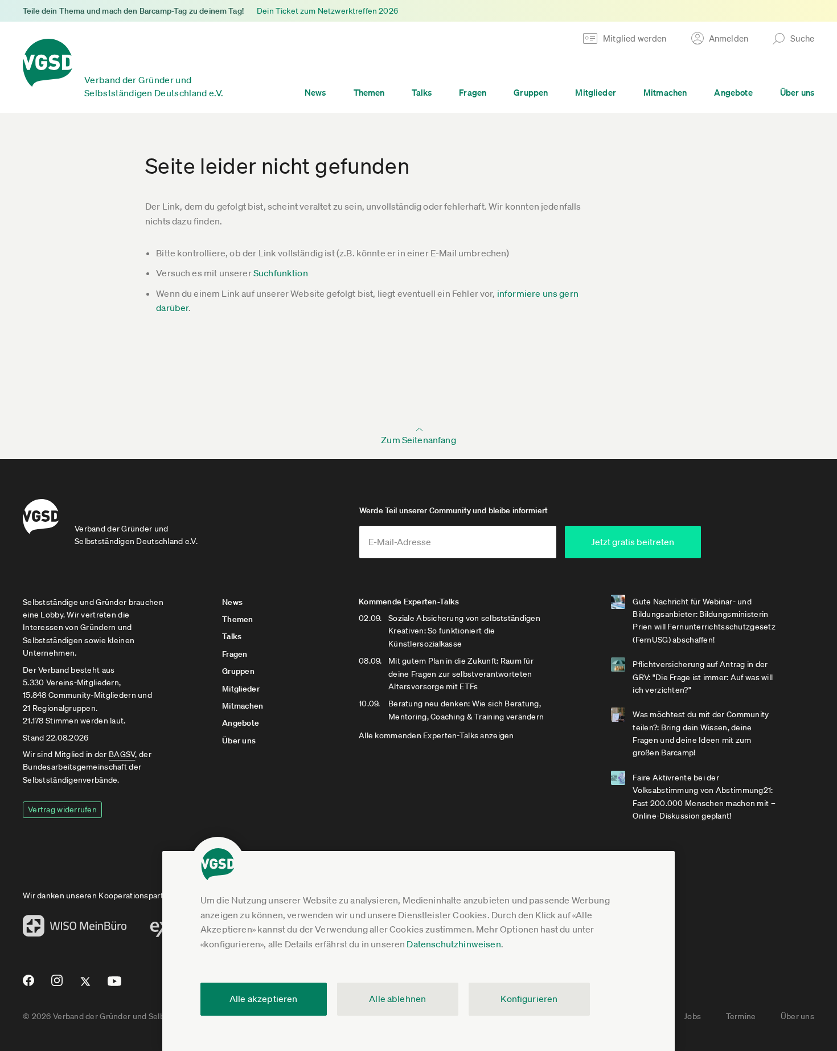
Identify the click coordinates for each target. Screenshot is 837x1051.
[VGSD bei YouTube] (114, 986)
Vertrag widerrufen (62, 809)
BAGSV (122, 754)
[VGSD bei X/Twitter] (86, 986)
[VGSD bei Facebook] (26, 985)
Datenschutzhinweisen (453, 944)
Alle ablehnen (397, 998)
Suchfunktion (280, 273)
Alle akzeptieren (263, 998)
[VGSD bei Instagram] (57, 985)
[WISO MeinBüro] (75, 929)
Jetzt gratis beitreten (632, 541)
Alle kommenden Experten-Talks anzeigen (436, 735)
